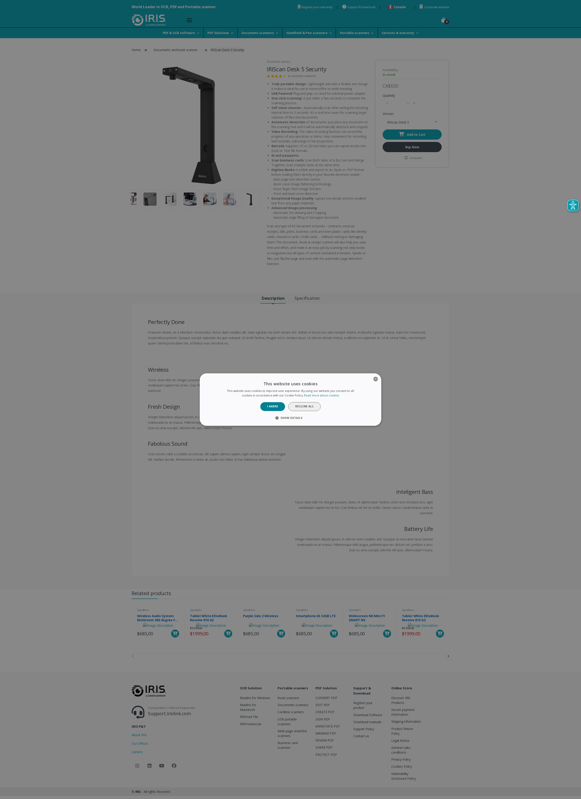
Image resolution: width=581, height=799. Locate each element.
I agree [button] (272, 406)
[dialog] (290, 399)
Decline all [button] (304, 406)
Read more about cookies (321, 395)
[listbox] (375, 379)
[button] (290, 418)
